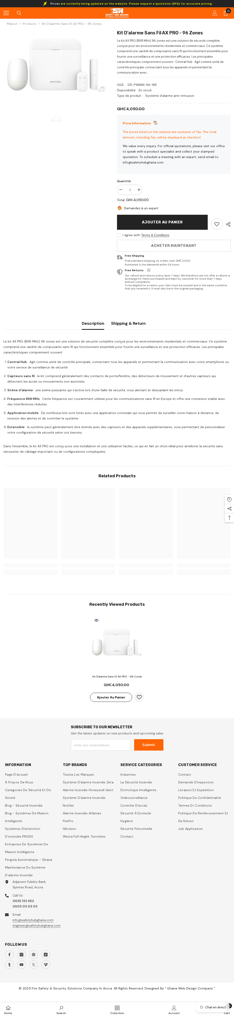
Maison (12, 24)
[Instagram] (21, 954)
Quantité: (124, 181)
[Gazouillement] (33, 964)
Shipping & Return (128, 323)
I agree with (131, 235)
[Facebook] (9, 954)
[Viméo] (45, 964)
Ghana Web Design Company (190, 988)
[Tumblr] (9, 964)
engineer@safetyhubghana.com (37, 925)
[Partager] (227, 224)
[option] (56, 66)
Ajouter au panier (162, 222)
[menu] (6, 13)
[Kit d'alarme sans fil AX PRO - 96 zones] (117, 643)
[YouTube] (21, 964)
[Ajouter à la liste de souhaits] (139, 697)
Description (93, 323)
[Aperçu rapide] (96, 620)
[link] (217, 224)
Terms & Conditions (155, 235)
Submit (148, 744)
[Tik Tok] (45, 954)
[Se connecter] (214, 12)
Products (30, 24)
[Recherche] (19, 13)
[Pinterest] (33, 954)
